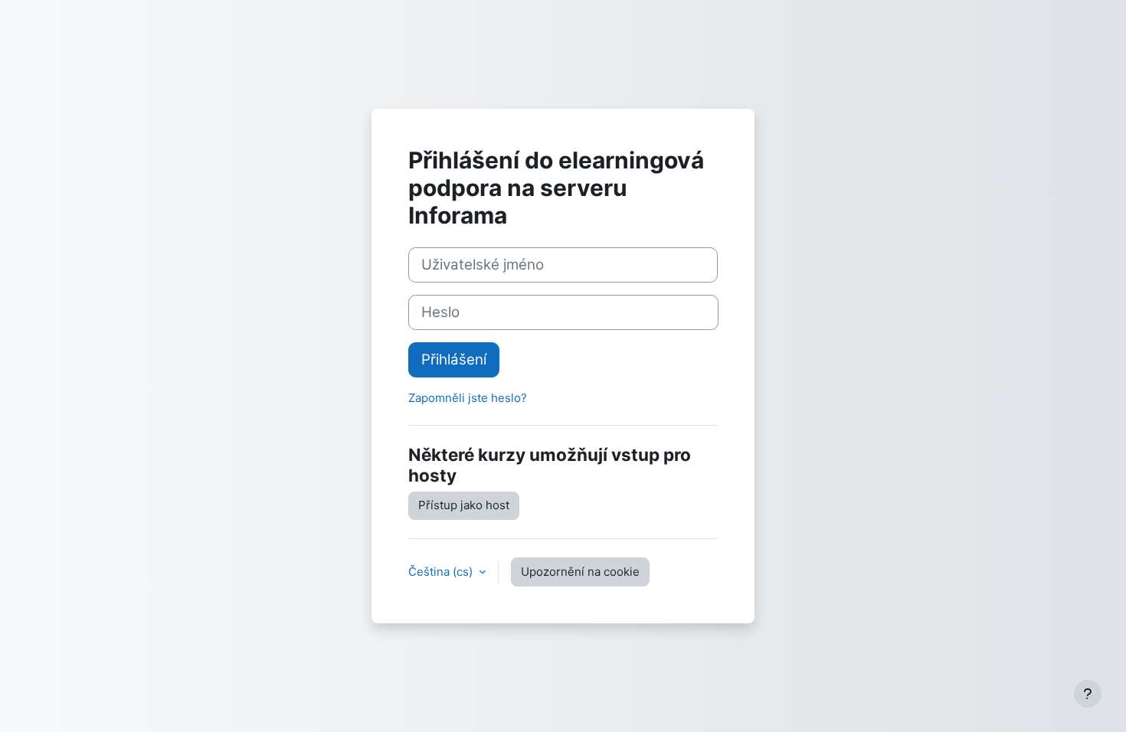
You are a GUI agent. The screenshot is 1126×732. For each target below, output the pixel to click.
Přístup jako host (463, 505)
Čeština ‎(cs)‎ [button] (442, 571)
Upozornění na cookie (580, 571)
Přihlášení (453, 359)
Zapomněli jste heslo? (467, 398)
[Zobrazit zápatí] (1087, 693)
